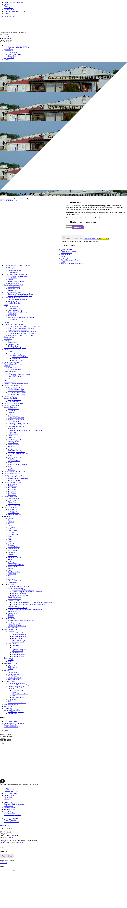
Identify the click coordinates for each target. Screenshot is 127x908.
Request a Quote (9, 9)
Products (6, 4)
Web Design (4, 842)
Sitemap (6, 799)
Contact (6, 13)
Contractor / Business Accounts (14, 804)
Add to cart (78, 227)
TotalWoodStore (5, 825)
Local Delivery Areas (14, 54)
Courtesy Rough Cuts (15, 52)
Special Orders (12, 56)
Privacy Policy (8, 797)
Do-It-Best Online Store (11, 822)
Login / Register (9, 16)
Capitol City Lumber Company (14, 2)
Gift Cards (7, 811)
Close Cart (3, 863)
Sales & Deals (8, 8)
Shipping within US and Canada (14, 723)
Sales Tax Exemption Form (12, 815)
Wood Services (8, 51)
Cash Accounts (8, 806)
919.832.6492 (4, 36)
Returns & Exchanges (11, 818)
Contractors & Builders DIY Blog (14, 11)
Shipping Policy (9, 795)
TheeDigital (19, 842)
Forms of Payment (9, 807)
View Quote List (7, 856)
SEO (11, 842)
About (6, 6)
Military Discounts (10, 809)
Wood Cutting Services (11, 727)
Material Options (76, 222)
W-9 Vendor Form (9, 813)
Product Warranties (10, 820)
